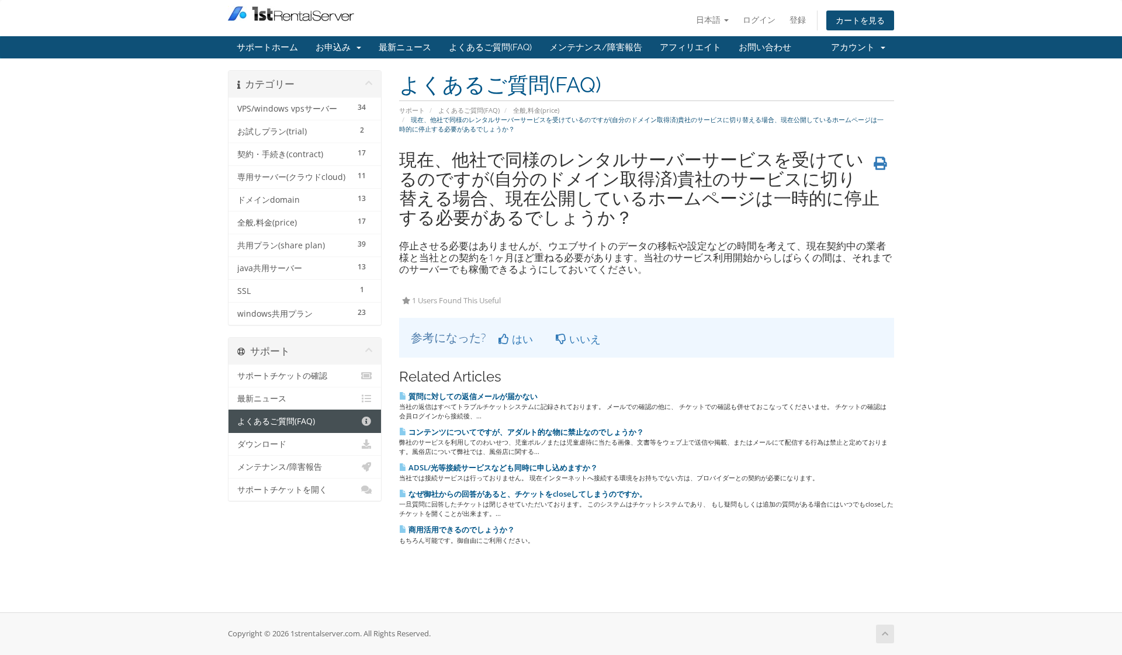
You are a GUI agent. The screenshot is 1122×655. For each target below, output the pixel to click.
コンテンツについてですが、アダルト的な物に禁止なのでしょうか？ (525, 432)
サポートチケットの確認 (282, 375)
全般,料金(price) (536, 110)
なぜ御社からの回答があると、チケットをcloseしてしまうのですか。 (527, 493)
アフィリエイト (690, 47)
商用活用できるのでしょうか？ (461, 529)
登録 (797, 19)
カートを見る (860, 20)
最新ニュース (405, 47)
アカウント (855, 47)
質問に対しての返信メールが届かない (472, 396)
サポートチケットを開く (282, 489)
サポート (412, 110)
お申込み (335, 47)
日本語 (709, 19)
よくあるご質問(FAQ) (490, 47)
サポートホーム (267, 47)
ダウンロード (261, 444)
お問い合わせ (765, 47)
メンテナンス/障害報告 (595, 47)
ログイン (759, 19)
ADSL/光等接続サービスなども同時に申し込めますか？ (502, 467)
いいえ (583, 339)
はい (521, 339)
